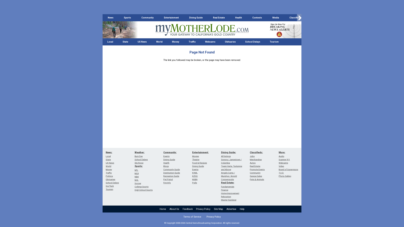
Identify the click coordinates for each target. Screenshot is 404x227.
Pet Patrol (168, 179)
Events (166, 156)
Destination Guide (171, 173)
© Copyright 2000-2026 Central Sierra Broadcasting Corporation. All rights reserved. (202, 223)
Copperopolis (227, 179)
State (125, 42)
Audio (281, 156)
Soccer (138, 183)
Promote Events (257, 169)
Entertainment (171, 17)
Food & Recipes (199, 163)
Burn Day (139, 156)
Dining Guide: (228, 152)
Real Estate (219, 17)
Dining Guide (196, 17)
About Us (174, 209)
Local (110, 42)
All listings (226, 156)
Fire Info (167, 183)
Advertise (231, 209)
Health (238, 17)
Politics (109, 176)
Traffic (192, 42)
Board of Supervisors (288, 169)
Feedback (188, 209)
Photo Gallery (285, 176)
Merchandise (256, 159)
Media (275, 17)
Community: (170, 152)
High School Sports (144, 190)
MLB (137, 173)
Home (163, 209)
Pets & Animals (257, 179)
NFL (136, 170)
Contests (257, 17)
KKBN (194, 179)
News (110, 17)
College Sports (142, 187)
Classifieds (295, 17)
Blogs (166, 166)
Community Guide (171, 169)
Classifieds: (256, 152)
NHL (137, 180)
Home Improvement (230, 193)
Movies (195, 156)
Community (147, 17)
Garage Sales (256, 176)
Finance (224, 190)
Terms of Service (192, 216)
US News (142, 42)
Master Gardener (228, 200)
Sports (127, 17)
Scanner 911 (284, 159)
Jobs (252, 156)
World (159, 42)
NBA (137, 177)
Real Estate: (227, 182)
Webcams (210, 42)
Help (242, 209)
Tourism (274, 42)
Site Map (218, 209)
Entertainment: (200, 152)
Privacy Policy (203, 209)
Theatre (195, 159)
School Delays (252, 42)
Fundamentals (227, 187)
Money (175, 42)
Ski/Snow (139, 163)
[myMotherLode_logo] (202, 29)
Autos (252, 163)
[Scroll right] (299, 17)
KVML (195, 173)
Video (281, 166)
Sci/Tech (110, 186)
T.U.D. (281, 173)
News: (109, 152)
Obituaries (230, 42)
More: (282, 152)
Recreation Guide (171, 176)
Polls (194, 183)
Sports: (139, 166)
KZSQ (195, 176)
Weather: (140, 152)
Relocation (226, 196)
